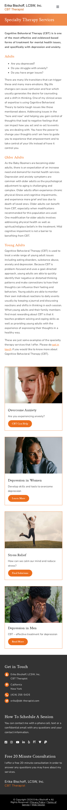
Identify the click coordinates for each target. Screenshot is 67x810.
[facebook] (6, 742)
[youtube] (17, 742)
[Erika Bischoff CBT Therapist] (23, 5)
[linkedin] (23, 742)
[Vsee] (40, 742)
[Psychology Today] (34, 742)
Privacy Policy (37, 802)
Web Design (38, 804)
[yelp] (29, 742)
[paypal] (45, 742)
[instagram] (11, 742)
